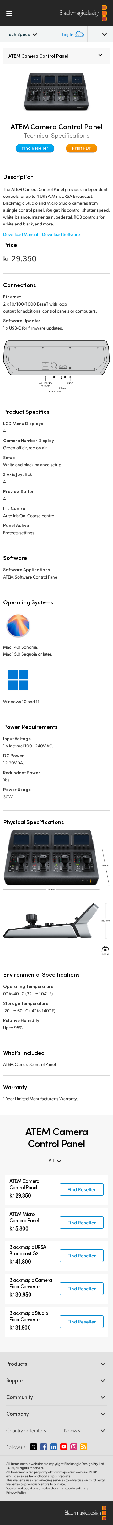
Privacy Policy (16, 1492)
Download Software (61, 234)
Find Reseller (35, 148)
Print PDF (81, 148)
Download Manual (20, 234)
